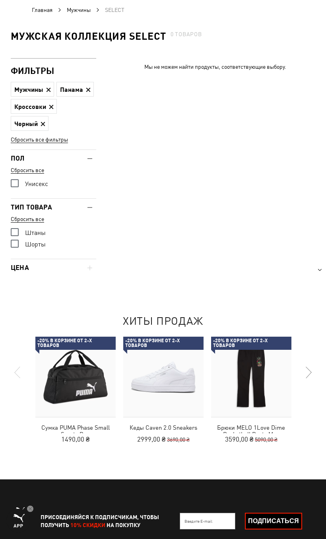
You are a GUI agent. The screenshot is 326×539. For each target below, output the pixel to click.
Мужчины (79, 10)
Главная (42, 10)
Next (308, 372)
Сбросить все (27, 170)
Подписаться (273, 521)
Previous (18, 372)
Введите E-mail (198, 521)
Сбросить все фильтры (39, 139)
